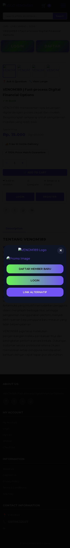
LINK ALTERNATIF (35, 292)
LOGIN (35, 280)
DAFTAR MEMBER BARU (35, 269)
